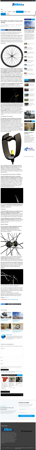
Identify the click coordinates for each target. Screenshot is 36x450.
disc (5, 26)
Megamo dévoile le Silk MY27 (5, 330)
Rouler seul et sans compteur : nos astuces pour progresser (29, 116)
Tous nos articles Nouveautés (12, 299)
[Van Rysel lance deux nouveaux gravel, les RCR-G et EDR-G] (25, 73)
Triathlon (21, 11)
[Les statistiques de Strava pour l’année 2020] (19, 379)
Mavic (10, 26)
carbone (2, 26)
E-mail (2, 360)
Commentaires (32, 81)
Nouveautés (32, 130)
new (11, 26)
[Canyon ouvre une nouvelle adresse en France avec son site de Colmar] (25, 68)
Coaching (9, 11)
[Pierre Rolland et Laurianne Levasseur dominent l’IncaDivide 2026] (25, 47)
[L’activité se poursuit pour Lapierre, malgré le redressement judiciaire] (25, 60)
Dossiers (14, 11)
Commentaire (3, 348)
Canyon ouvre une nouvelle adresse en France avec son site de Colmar (28, 69)
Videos (29, 11)
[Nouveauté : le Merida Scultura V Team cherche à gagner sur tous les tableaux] (12, 379)
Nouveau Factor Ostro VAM (5, 391)
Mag (5, 11)
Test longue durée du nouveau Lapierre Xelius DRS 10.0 (32, 100)
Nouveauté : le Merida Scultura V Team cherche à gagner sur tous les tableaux (11, 385)
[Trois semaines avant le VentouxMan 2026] (29, 25)
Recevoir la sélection (26, 415)
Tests (2, 11)
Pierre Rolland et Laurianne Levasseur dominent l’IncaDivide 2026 (28, 48)
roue (15, 26)
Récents (31, 79)
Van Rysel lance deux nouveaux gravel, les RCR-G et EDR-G (29, 74)
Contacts (19, 448)
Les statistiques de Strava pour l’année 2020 (19, 384)
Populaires (26, 79)
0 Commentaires (19, 24)
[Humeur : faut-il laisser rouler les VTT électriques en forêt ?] (26, 84)
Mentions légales (21, 447)
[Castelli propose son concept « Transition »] (25, 56)
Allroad (25, 11)
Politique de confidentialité (28, 447)
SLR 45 (17, 26)
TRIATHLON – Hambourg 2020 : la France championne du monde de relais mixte (12, 395)
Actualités (26, 28)
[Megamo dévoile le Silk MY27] (25, 43)
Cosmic (4, 26)
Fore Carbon (8, 26)
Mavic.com (7, 297)
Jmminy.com (17, 447)
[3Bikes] (7, 429)
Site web (2, 363)
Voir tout (32, 19)
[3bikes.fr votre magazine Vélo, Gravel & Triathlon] (2, 9)
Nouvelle (13, 26)
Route (17, 11)
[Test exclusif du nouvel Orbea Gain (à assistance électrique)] (26, 104)
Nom (1, 357)
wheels (18, 26)
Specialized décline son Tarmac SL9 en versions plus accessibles (29, 53)
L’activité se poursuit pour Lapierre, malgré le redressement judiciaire (29, 61)
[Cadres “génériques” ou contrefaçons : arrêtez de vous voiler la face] (26, 89)
